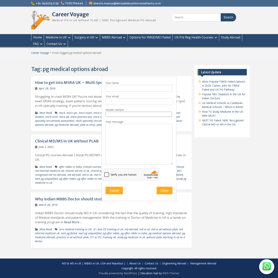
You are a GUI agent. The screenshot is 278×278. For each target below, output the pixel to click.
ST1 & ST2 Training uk (103, 237)
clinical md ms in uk (77, 171)
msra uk (98, 117)
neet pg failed (69, 233)
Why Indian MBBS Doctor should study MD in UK (78, 199)
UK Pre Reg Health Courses (194, 37)
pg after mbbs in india (90, 178)
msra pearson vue (81, 117)
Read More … (73, 222)
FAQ (36, 44)
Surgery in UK (84, 37)
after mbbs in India (70, 167)
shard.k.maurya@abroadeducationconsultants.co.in (127, 3)
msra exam (85, 113)
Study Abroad (230, 37)
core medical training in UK (75, 229)
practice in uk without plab (73, 237)
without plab (154, 237)
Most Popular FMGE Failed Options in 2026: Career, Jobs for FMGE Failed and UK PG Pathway (223, 85)
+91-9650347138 (47, 3)
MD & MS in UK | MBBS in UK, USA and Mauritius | (93, 263)
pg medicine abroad (66, 125)
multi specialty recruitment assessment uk (100, 121)
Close (165, 190)
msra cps (72, 113)
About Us (135, 263)
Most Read (46, 113)
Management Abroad (203, 263)
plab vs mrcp (87, 125)
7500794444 (74, 3)
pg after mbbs (67, 178)
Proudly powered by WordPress (118, 273)
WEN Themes (170, 273)
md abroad (74, 174)
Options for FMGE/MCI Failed (150, 37)
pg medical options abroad (165, 233)
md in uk (87, 174)
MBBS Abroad (112, 37)
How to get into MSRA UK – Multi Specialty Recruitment (86, 82)
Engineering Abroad (174, 263)
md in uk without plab (164, 229)
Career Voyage (70, 14)
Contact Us (54, 44)
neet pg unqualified (46, 178)
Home (37, 37)
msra (62, 113)
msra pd (64, 117)
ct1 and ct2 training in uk (108, 229)
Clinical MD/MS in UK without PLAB (67, 141)
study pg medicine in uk (131, 237)
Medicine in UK (56, 37)
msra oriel (51, 117)
